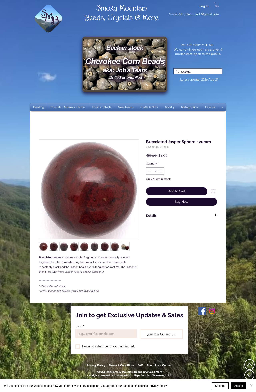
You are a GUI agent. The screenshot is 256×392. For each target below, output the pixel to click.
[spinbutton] (155, 171)
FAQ (140, 365)
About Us (153, 365)
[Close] (251, 385)
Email (79, 326)
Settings (220, 386)
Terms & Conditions (122, 365)
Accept (238, 386)
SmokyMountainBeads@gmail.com (194, 14)
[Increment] (161, 171)
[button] (68, 107)
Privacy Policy (96, 365)
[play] (158, 39)
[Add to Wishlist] (213, 191)
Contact (167, 365)
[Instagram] (212, 311)
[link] (217, 4)
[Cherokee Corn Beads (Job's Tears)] (124, 64)
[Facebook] (202, 311)
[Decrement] (149, 171)
